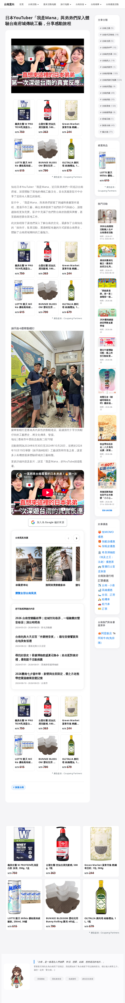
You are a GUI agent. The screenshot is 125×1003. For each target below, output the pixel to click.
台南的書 (106, 93)
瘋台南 (105, 131)
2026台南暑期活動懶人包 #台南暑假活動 (106, 229)
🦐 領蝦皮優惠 (106, 546)
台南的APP (107, 47)
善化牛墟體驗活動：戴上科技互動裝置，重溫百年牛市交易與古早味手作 (106, 357)
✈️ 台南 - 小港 (106, 585)
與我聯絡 (41, 979)
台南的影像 (107, 73)
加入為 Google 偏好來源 (50, 522)
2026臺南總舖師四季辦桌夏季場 (106, 322)
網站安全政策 (87, 979)
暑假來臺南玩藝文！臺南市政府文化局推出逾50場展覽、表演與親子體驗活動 (106, 268)
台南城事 (95, 4)
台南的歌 (106, 99)
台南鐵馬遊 (107, 112)
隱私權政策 (56, 979)
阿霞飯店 (106, 633)
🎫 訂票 (102, 608)
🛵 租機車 (104, 599)
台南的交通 (107, 54)
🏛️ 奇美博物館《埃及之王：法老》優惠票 (106, 557)
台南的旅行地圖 (109, 80)
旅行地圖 (65, 4)
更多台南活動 (107, 510)
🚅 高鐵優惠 (105, 590)
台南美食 (80, 4)
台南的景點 (107, 86)
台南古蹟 (106, 41)
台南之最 (106, 28)
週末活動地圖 (49, 4)
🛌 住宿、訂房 (106, 594)
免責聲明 (72, 979)
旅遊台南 (19, 787)
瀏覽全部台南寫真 (25, 593)
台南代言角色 (108, 34)
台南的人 (106, 60)
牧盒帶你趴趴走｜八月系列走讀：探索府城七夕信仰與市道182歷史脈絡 (107, 452)
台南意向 (9, 4)
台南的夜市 (107, 67)
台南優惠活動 (112, 4)
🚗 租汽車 (104, 604)
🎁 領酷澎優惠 (106, 541)
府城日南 (106, 118)
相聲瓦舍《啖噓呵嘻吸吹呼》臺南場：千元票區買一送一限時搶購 (106, 403)
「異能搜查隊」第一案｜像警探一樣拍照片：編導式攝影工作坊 (106, 296)
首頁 (21, 4)
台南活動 (32, 4)
